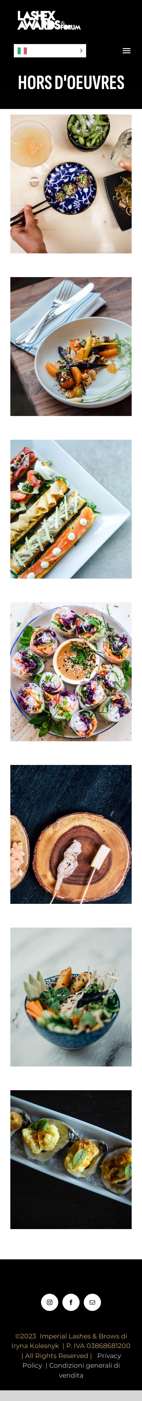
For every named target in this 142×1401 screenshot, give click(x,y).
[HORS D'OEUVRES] (71, 183)
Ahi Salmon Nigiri (71, 1148)
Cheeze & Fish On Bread (71, 498)
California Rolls (71, 661)
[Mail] (92, 1302)
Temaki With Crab (71, 823)
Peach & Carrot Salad (71, 335)
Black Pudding (71, 173)
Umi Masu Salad (71, 986)
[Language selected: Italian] (50, 50)
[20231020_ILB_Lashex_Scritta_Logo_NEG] (50, 10)
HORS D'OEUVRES (71, 196)
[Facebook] (71, 1302)
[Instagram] (49, 1302)
